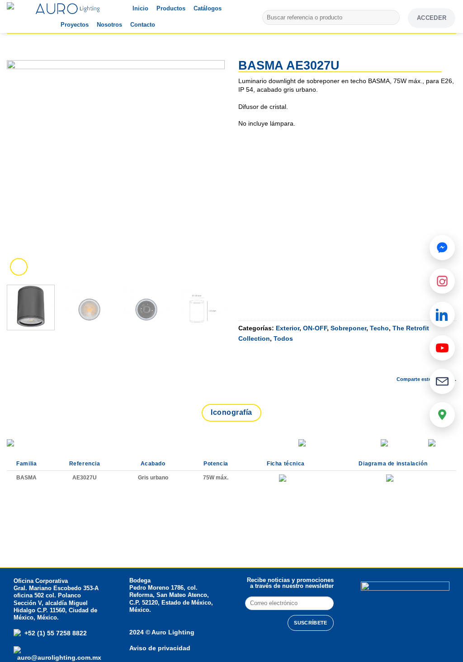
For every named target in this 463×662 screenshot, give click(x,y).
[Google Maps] (442, 414)
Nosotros (109, 24)
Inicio (140, 8)
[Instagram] (442, 281)
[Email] (442, 381)
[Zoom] (19, 267)
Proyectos (75, 24)
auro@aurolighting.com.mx (58, 657)
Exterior (287, 328)
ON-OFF (315, 328)
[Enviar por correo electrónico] (425, 363)
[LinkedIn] (442, 314)
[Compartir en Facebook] (377, 363)
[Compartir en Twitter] (401, 363)
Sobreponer (348, 328)
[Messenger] (442, 247)
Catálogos (208, 8)
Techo (379, 328)
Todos (283, 338)
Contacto (142, 24)
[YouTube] (442, 348)
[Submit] (391, 17)
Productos (170, 8)
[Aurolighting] (25, 16)
